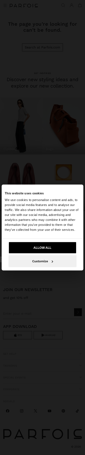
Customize (40, 261)
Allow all (42, 247)
